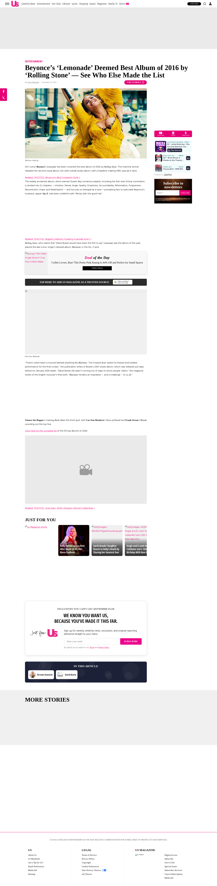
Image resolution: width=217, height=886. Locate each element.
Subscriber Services (173, 870)
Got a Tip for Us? (35, 862)
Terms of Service (89, 855)
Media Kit (32, 870)
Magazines (102, 3)
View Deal (97, 268)
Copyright (86, 862)
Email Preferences (36, 866)
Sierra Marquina (33, 82)
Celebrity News (28, 3)
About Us (32, 855)
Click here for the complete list (41, 431)
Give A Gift (170, 862)
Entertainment (43, 3)
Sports (75, 3)
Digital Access (171, 855)
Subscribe (194, 4)
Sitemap (31, 874)
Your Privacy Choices (91, 870)
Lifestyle (66, 3)
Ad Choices (87, 874)
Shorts (122, 3)
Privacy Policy (103, 647)
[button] (204, 3)
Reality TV (113, 3)
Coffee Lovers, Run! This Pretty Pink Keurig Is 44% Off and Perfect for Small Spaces (97, 262)
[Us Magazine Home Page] (15, 4)
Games (92, 3)
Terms (92, 647)
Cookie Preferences (90, 866)
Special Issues (171, 866)
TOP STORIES (134, 82)
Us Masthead (34, 859)
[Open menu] (7, 3)
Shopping (83, 3)
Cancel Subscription (173, 874)
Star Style (56, 3)
